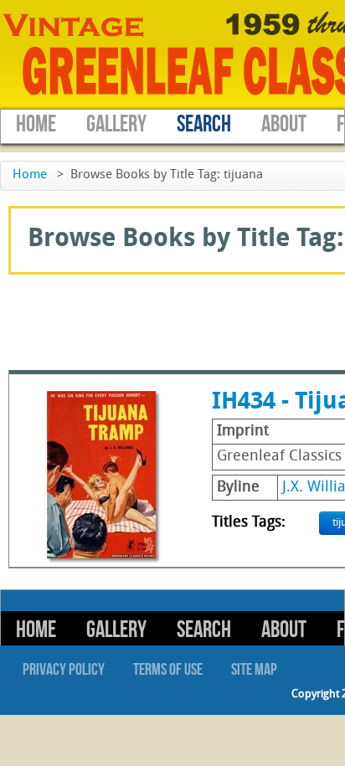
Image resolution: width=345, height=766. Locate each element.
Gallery (116, 124)
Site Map (254, 670)
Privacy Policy (64, 670)
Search (204, 124)
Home (36, 124)
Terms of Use (168, 670)
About (283, 124)
